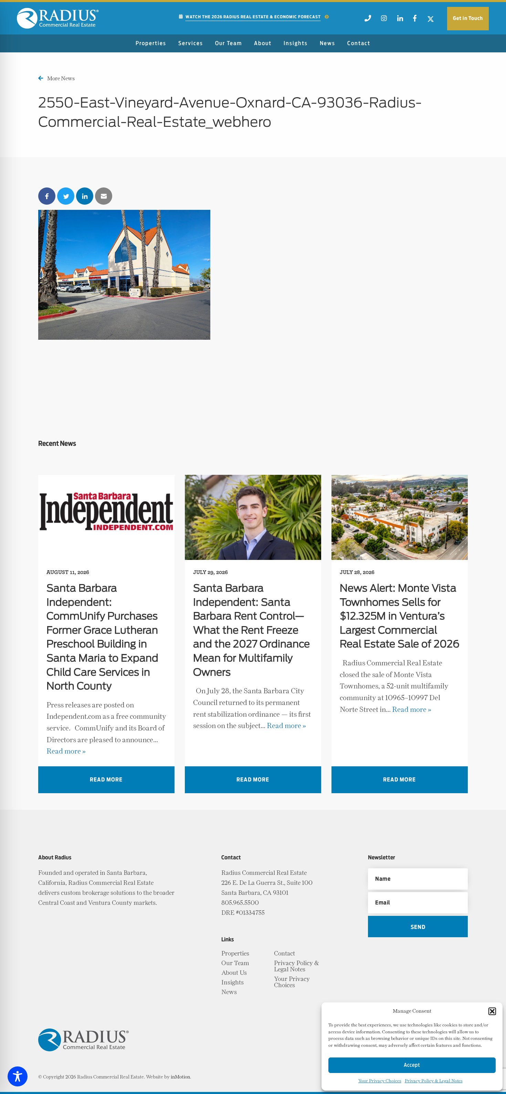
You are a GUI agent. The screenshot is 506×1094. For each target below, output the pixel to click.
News (327, 43)
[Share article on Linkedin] (84, 196)
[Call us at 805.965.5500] (367, 20)
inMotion (180, 1077)
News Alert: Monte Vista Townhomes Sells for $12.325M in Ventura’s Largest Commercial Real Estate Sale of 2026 (400, 617)
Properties (151, 43)
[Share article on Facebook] (46, 196)
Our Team (228, 43)
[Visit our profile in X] (431, 20)
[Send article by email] (103, 196)
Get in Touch (468, 18)
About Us (234, 973)
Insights (296, 43)
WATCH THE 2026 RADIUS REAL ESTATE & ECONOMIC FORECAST (253, 17)
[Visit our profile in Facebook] (414, 20)
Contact (358, 43)
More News (61, 78)
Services (190, 43)
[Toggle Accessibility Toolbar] (17, 1076)
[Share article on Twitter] (65, 196)
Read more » (66, 751)
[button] (492, 1011)
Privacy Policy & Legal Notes (434, 1081)
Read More (106, 780)
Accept (412, 1065)
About (263, 43)
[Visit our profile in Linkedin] (400, 20)
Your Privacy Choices (379, 1081)
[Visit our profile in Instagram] (384, 20)
